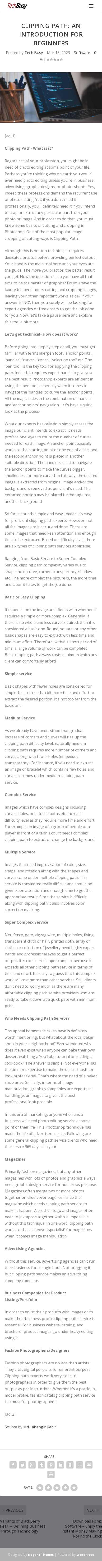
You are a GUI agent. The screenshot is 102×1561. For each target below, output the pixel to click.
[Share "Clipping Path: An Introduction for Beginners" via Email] (89, 1465)
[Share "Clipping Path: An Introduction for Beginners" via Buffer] (70, 1465)
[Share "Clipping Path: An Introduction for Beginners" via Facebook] (13, 1465)
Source (11, 1427)
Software (82, 52)
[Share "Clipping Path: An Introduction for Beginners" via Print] (51, 1474)
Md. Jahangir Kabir (39, 1427)
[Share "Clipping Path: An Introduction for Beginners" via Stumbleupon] (79, 1465)
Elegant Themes (41, 1554)
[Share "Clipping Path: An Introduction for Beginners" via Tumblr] (41, 1465)
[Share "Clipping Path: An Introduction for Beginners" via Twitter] (22, 1465)
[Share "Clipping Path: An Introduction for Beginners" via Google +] (32, 1465)
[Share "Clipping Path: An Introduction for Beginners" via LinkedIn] (60, 1465)
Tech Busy (33, 52)
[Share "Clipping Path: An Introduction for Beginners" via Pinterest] (51, 1465)
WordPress (85, 1554)
